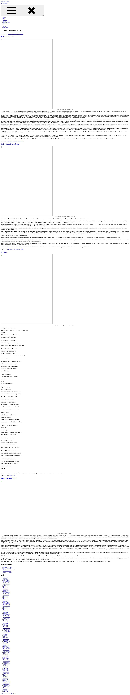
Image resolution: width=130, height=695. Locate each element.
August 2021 (6, 632)
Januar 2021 (5, 640)
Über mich (5, 23)
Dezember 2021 (6, 628)
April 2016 (5, 691)
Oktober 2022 (6, 615)
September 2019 (6, 651)
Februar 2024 (6, 602)
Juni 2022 (5, 620)
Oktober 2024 (6, 593)
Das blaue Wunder (7, 568)
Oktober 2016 (6, 684)
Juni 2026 (5, 578)
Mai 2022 (5, 622)
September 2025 (6, 584)
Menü (43, 15)
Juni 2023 (5, 608)
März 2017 (5, 678)
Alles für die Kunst (7, 571)
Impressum (5, 27)
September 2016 (6, 685)
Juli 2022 (5, 619)
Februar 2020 (6, 645)
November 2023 (6, 604)
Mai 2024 (5, 598)
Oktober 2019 (6, 650)
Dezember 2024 (6, 592)
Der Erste (4, 252)
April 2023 (5, 611)
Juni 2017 (5, 675)
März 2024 (5, 601)
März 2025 (5, 589)
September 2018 (6, 663)
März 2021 (5, 637)
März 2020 (5, 643)
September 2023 (6, 606)
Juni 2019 (5, 653)
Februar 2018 (6, 670)
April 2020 (5, 642)
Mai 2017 (5, 676)
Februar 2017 (6, 679)
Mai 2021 (5, 635)
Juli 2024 (5, 596)
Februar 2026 (6, 580)
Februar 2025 (6, 590)
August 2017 (6, 673)
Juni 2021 (5, 634)
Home (4, 17)
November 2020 (6, 641)
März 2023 (5, 612)
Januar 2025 (5, 591)
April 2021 (5, 636)
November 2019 (6, 648)
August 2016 (6, 686)
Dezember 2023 (6, 603)
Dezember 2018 (6, 661)
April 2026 (5, 579)
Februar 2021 (6, 639)
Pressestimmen (6, 22)
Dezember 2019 (6, 647)
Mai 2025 (5, 587)
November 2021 (6, 629)
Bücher (4, 21)
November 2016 (6, 683)
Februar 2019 (6, 658)
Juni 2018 (5, 665)
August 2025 (6, 585)
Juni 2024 (5, 597)
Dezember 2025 (6, 581)
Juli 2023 (5, 607)
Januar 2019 (5, 659)
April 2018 (5, 668)
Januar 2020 (5, 646)
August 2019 (6, 652)
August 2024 (6, 595)
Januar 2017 (5, 680)
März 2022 (5, 624)
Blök (4, 18)
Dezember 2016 (6, 681)
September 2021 (6, 631)
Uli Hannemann (4, 3)
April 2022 (5, 623)
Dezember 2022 (6, 614)
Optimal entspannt (7, 37)
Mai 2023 (5, 609)
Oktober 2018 (6, 662)
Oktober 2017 (6, 672)
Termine (5, 20)
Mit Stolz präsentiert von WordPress (8, 693)
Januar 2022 (5, 626)
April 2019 (5, 656)
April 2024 (5, 600)
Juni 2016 (5, 689)
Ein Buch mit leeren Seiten (10, 144)
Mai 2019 (5, 654)
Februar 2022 (6, 625)
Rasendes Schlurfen (7, 567)
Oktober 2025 (6, 582)
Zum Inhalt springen (5, 1)
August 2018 (6, 664)
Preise (4, 24)
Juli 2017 (5, 674)
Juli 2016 (5, 687)
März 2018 (5, 669)
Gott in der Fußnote (7, 572)
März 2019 (5, 657)
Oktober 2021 (6, 630)
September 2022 (6, 617)
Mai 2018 (5, 667)
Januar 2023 (5, 613)
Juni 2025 (5, 586)
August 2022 (6, 618)
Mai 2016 (5, 690)
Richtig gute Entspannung (8, 569)
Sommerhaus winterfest (9, 478)
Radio (4, 26)
